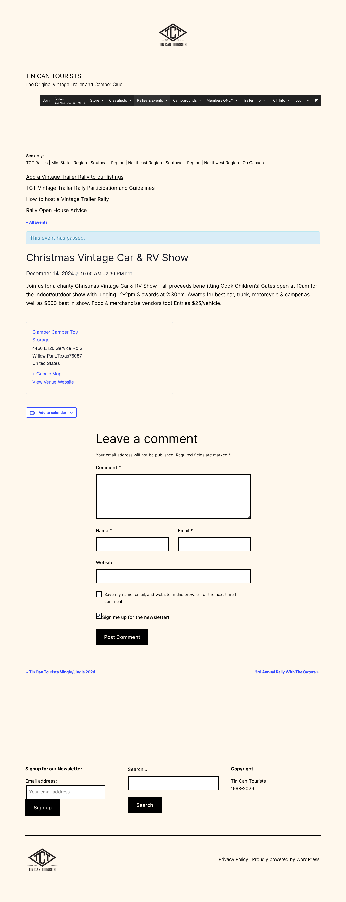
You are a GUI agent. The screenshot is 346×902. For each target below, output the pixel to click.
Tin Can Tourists (53, 76)
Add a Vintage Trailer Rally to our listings (74, 177)
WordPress (307, 859)
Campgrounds (185, 100)
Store (94, 100)
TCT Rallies (37, 162)
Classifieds (118, 100)
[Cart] (316, 100)
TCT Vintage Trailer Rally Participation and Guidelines (90, 188)
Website (105, 562)
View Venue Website (53, 381)
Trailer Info (252, 100)
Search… (137, 769)
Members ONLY (220, 100)
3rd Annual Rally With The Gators (287, 671)
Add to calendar (52, 412)
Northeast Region (145, 162)
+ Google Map (46, 373)
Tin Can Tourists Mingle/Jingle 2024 (60, 671)
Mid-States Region (69, 162)
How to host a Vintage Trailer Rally (67, 199)
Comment (108, 467)
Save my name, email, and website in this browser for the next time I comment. (170, 598)
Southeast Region (107, 162)
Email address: (41, 781)
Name (104, 530)
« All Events (36, 222)
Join (46, 100)
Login (299, 100)
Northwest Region (221, 162)
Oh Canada (253, 162)
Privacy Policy (233, 859)
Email (185, 530)
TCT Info (278, 100)
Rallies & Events (150, 100)
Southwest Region (183, 162)
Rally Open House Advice (56, 210)
